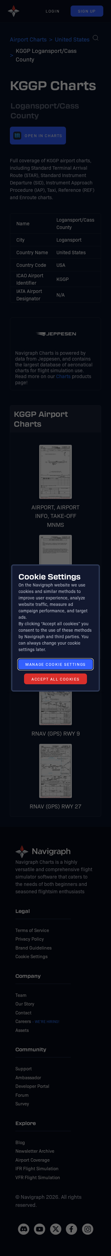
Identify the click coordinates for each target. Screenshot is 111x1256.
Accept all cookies (55, 678)
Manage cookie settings (55, 664)
